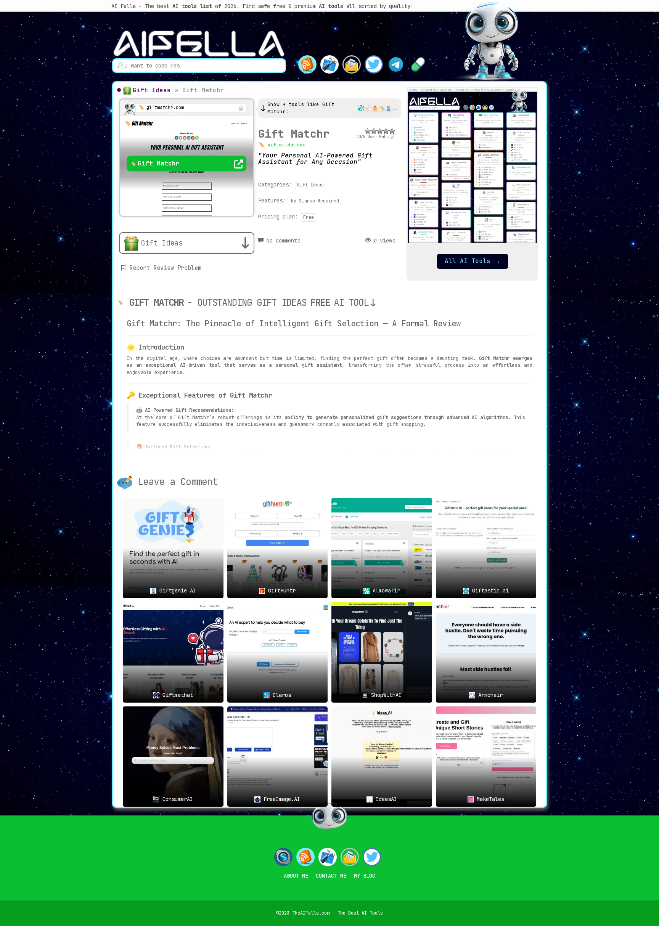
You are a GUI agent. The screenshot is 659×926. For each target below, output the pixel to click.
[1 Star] (368, 131)
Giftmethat (176, 695)
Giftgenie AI (176, 590)
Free (308, 217)
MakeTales (489, 799)
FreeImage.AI (280, 799)
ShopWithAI (385, 695)
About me (296, 875)
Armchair (489, 695)
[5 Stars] (392, 131)
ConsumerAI (176, 799)
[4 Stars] (386, 131)
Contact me (331, 875)
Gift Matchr (294, 134)
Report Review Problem (165, 268)
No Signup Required (315, 201)
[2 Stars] (374, 131)
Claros (280, 695)
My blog (364, 875)
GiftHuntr (280, 590)
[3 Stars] (380, 131)
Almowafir (385, 590)
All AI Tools (472, 261)
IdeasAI (385, 799)
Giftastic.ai (489, 590)
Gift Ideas (152, 90)
